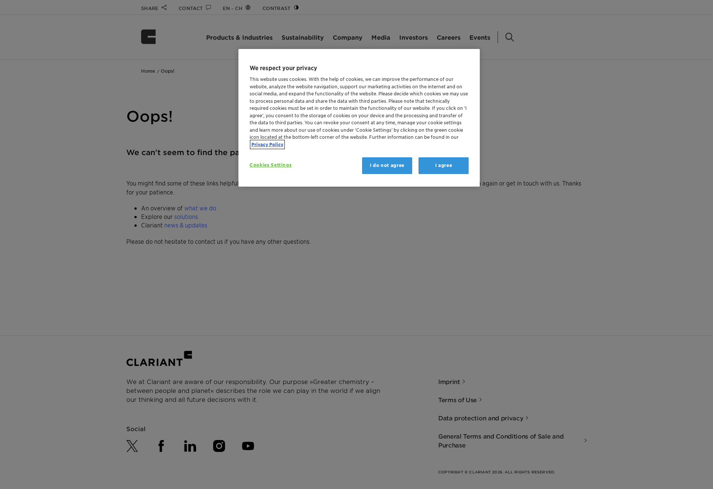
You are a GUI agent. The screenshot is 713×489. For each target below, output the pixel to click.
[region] (359, 118)
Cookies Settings (271, 165)
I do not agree (387, 165)
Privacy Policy (267, 144)
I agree (443, 165)
